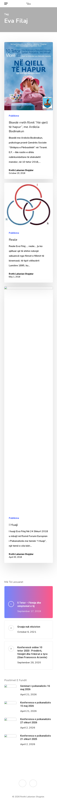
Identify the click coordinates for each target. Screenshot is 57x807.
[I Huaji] (28, 424)
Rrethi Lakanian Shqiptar (21, 170)
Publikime (14, 116)
